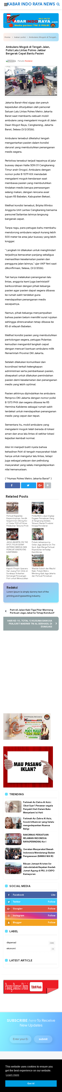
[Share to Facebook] (12, 485)
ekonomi (11, 948)
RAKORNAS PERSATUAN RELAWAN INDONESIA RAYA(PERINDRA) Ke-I (36, 838)
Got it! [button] (31, 1083)
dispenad (11, 942)
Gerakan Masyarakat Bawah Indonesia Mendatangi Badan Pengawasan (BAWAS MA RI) (39, 853)
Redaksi (12, 587)
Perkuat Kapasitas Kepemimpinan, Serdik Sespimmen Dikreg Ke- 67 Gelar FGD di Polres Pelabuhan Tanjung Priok (17, 521)
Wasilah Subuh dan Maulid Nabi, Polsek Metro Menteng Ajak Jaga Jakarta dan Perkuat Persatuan (43, 572)
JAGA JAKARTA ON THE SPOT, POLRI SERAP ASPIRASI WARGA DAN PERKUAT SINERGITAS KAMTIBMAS (17, 547)
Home (7, 37)
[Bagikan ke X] (28, 485)
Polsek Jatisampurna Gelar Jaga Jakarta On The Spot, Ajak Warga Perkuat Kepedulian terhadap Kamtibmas (43, 547)
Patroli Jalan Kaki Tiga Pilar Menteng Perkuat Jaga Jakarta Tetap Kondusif (32, 611)
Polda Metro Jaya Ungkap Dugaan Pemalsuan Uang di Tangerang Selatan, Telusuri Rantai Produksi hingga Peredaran (43, 521)
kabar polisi (20, 37)
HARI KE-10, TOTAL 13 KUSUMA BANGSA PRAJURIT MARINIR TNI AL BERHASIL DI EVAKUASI (29, 623)
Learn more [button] (12, 1075)
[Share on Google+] (40, 485)
